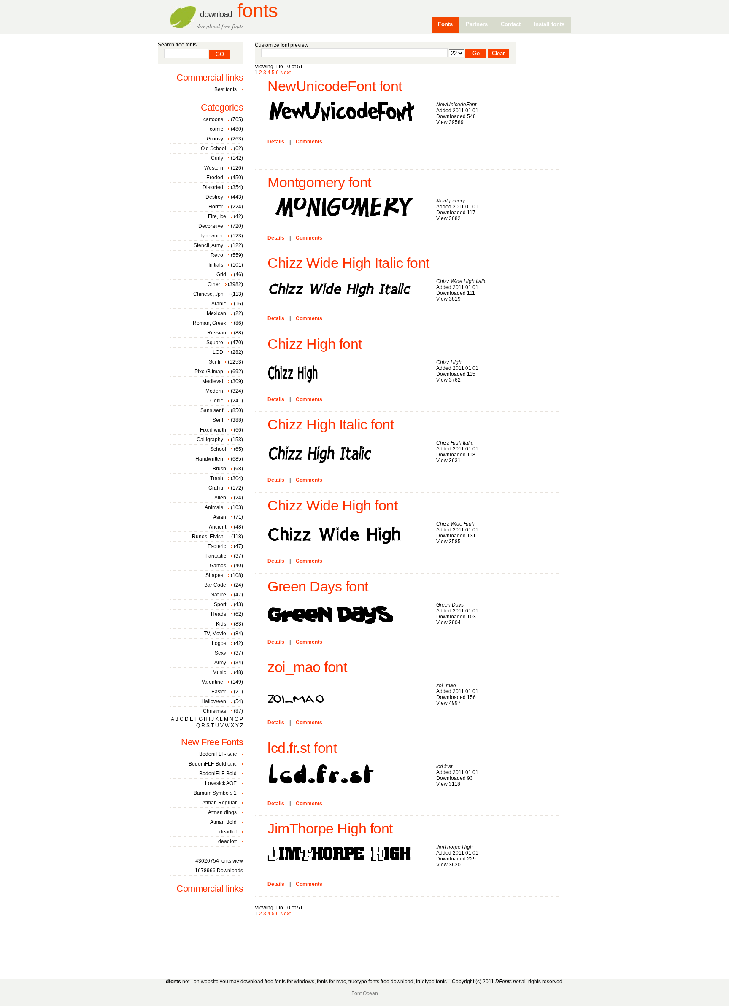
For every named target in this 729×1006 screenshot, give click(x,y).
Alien (220, 498)
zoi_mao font (307, 667)
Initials (215, 265)
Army (220, 663)
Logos (219, 643)
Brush (219, 469)
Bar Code (215, 585)
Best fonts (225, 89)
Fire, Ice (217, 216)
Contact (511, 24)
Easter (218, 692)
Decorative (210, 226)
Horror (215, 207)
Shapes (214, 575)
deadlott (227, 841)
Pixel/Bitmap (208, 372)
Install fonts (549, 24)
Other (214, 284)
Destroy (214, 197)
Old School (213, 148)
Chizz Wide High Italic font (348, 263)
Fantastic (215, 556)
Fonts (239, 11)
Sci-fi (214, 362)
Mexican (216, 313)
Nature (218, 595)
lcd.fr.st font (302, 748)
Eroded (214, 178)
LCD (218, 352)
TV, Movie (215, 634)
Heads (218, 614)
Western (213, 168)
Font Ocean (364, 993)
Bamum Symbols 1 (215, 793)
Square (214, 342)
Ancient (217, 527)
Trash (216, 478)
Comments (309, 142)
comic (216, 129)
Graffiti (215, 488)
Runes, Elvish (208, 536)
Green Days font (317, 586)
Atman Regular (219, 803)
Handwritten (209, 459)
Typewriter (211, 236)
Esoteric (217, 546)
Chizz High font (314, 344)
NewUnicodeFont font (334, 86)
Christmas (214, 711)
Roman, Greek (209, 323)
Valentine (212, 682)
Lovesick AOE (221, 783)
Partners (477, 24)
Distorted (212, 187)
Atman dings (222, 812)
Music (219, 672)
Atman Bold (223, 822)
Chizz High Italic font (330, 424)
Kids (221, 624)
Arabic (218, 304)
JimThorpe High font (330, 828)
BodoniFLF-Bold (218, 774)
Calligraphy (210, 439)
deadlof (228, 832)
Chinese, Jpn (208, 294)
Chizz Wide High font (332, 505)
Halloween (213, 701)
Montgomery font (319, 182)
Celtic (216, 401)
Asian (219, 517)
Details (275, 142)
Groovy (215, 139)
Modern (214, 391)
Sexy (220, 653)
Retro (217, 255)
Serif (218, 420)
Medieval (212, 381)
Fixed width (213, 430)
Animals (214, 507)
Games (218, 566)
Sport (220, 604)
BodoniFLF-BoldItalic (213, 764)
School (218, 449)
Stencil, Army (208, 245)
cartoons (213, 119)
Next (285, 73)
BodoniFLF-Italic (218, 754)
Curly (217, 158)
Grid (221, 275)
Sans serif (211, 410)
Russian (216, 333)
